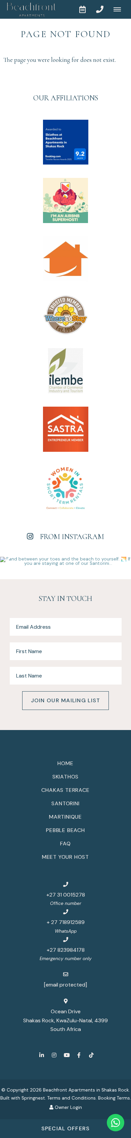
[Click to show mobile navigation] (119, 9)
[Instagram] (54, 1054)
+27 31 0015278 (65, 894)
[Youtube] (66, 1054)
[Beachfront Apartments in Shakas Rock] (28, 9)
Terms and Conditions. (72, 1098)
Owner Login (67, 1107)
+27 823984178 (66, 949)
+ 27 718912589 (66, 922)
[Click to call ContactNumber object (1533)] (99, 9)
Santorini (65, 803)
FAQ (65, 843)
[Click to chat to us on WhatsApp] (115, 1122)
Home (65, 763)
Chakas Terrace (65, 790)
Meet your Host (65, 856)
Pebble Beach (65, 830)
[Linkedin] (41, 1054)
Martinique (65, 816)
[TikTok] (91, 1054)
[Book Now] (82, 9)
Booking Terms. (114, 1098)
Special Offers (65, 1128)
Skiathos (65, 776)
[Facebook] (79, 1054)
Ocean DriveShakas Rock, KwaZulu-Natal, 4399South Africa (65, 1020)
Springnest (33, 1098)
